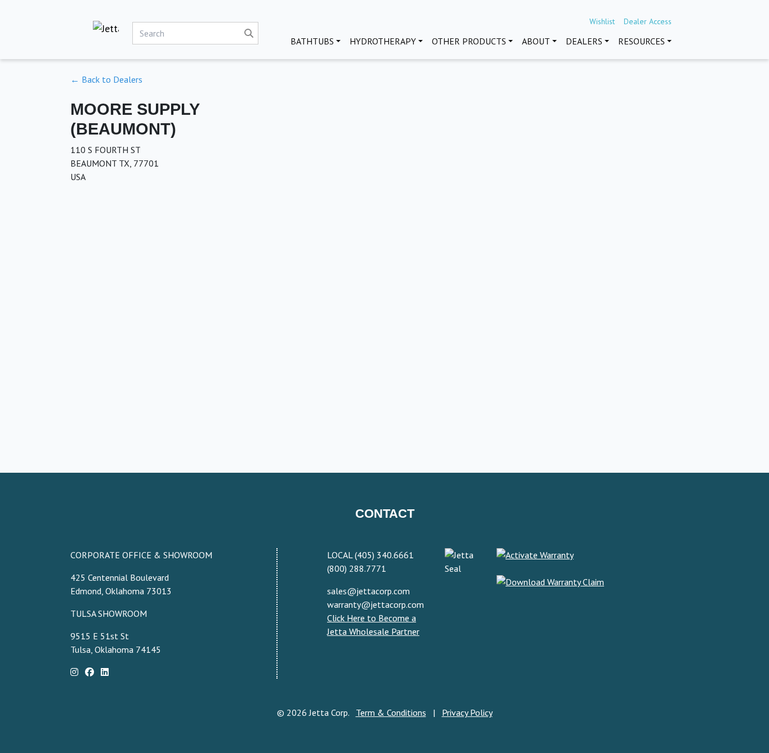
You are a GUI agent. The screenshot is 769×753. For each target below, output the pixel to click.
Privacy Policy (467, 712)
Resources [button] (641, 41)
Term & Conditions (391, 712)
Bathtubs (312, 41)
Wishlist (602, 21)
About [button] (536, 41)
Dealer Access (648, 21)
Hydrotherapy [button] (383, 41)
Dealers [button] (584, 41)
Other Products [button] (469, 41)
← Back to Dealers (106, 79)
